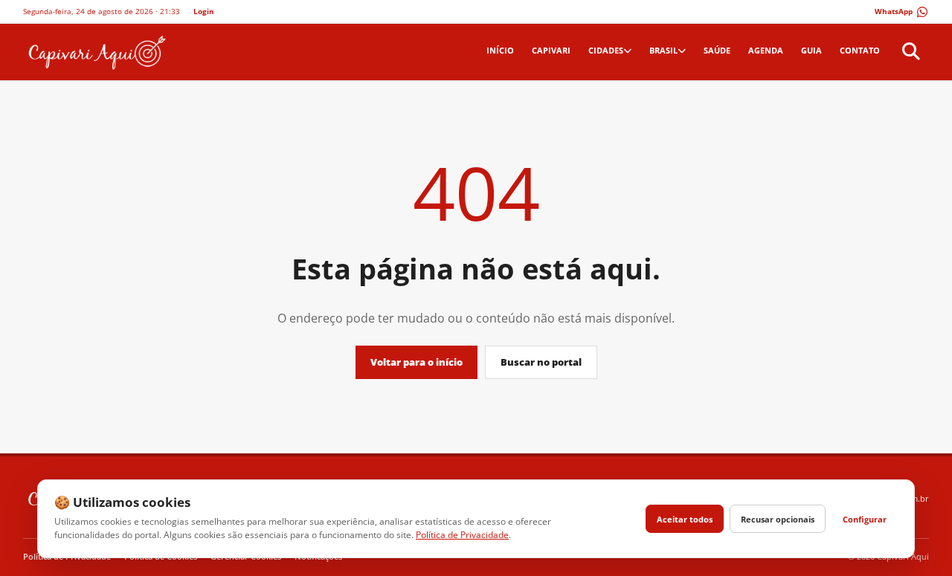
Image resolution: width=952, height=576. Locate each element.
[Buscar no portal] (909, 52)
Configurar (865, 519)
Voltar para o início (416, 362)
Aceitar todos (685, 519)
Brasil (663, 50)
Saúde (717, 50)
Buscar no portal (541, 362)
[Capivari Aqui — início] (95, 52)
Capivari (551, 50)
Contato (860, 50)
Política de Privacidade (462, 534)
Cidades (605, 50)
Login (203, 11)
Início (500, 50)
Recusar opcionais (777, 519)
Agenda (765, 50)
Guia (811, 50)
